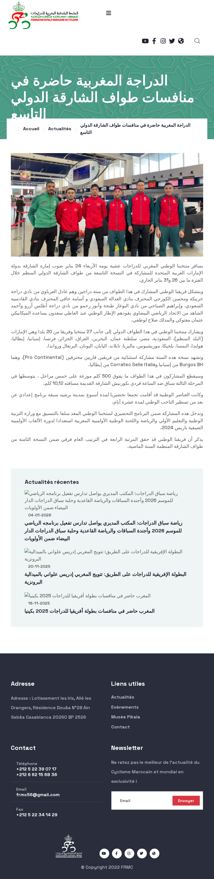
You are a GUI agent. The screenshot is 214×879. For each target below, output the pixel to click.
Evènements (125, 707)
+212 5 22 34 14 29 (36, 815)
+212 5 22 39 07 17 (36, 769)
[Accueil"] (43, 14)
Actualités (59, 129)
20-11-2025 (39, 566)
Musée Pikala (125, 717)
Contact (120, 727)
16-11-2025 (39, 603)
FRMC (127, 867)
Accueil (31, 129)
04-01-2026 (39, 515)
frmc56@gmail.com (38, 795)
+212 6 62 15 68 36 (36, 774)
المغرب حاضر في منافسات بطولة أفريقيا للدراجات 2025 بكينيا (90, 611)
